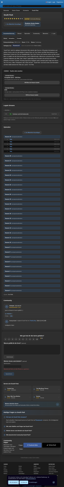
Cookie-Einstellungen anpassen (32, 486)
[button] (2, 2)
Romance (21, 471)
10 (37, 339)
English (49, 2)
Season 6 (13, 261)
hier (55, 117)
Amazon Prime (37, 468)
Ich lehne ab (24, 482)
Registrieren (60, 2)
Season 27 (13, 160)
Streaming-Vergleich (53, 471)
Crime (5, 466)
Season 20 (13, 194)
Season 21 (13, 189)
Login (53, 2)
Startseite (6, 10)
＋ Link (53, 33)
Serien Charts (16, 10)
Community (36, 33)
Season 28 (13, 156)
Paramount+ (16, 45)
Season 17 (13, 208)
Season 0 (13, 290)
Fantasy (5, 470)
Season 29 (13, 136)
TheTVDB (31, 64)
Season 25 (13, 170)
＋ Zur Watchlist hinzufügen (13, 24)
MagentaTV (36, 471)
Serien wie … (52, 473)
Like (11, 316)
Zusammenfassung (8, 33)
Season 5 (13, 266)
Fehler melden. (37, 45)
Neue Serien (51, 468)
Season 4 (13, 271)
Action (20, 468)
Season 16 (13, 213)
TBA (11, 139)
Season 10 (13, 242)
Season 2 (13, 281)
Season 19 (13, 199)
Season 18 (13, 204)
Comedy (19, 38)
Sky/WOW (36, 473)
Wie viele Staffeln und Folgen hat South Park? (19, 426)
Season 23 (13, 180)
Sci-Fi (5, 468)
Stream (19, 33)
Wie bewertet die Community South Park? (18, 435)
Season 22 (13, 184)
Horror (20, 470)
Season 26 (13, 165)
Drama (20, 466)
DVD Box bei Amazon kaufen (32, 82)
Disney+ (35, 470)
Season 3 (13, 276)
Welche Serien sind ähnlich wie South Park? (19, 430)
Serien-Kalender (52, 470)
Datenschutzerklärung (31, 478)
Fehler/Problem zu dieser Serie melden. (30, 457)
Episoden (27, 33)
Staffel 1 (7, 110)
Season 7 (13, 257)
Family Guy (33, 320)
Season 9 (13, 247)
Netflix (35, 466)
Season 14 (13, 223)
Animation (26, 10)
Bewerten (45, 33)
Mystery (5, 473)
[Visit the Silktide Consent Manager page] (54, 482)
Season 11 (13, 237)
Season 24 (13, 175)
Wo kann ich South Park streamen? (16, 417)
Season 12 (13, 233)
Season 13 (13, 228)
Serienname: (7, 363)
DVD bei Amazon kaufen (32, 95)
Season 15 (13, 218)
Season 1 (13, 285)
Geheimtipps (21, 473)
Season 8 (13, 252)
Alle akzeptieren (13, 482)
